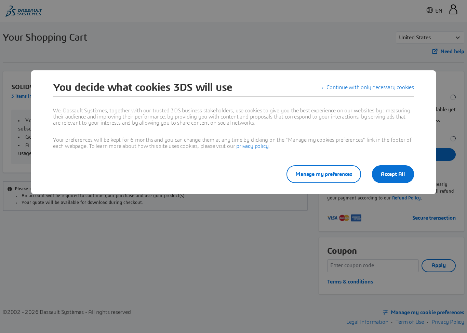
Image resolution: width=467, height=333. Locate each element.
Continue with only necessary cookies (370, 87)
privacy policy (252, 146)
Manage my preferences (323, 174)
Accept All (393, 174)
